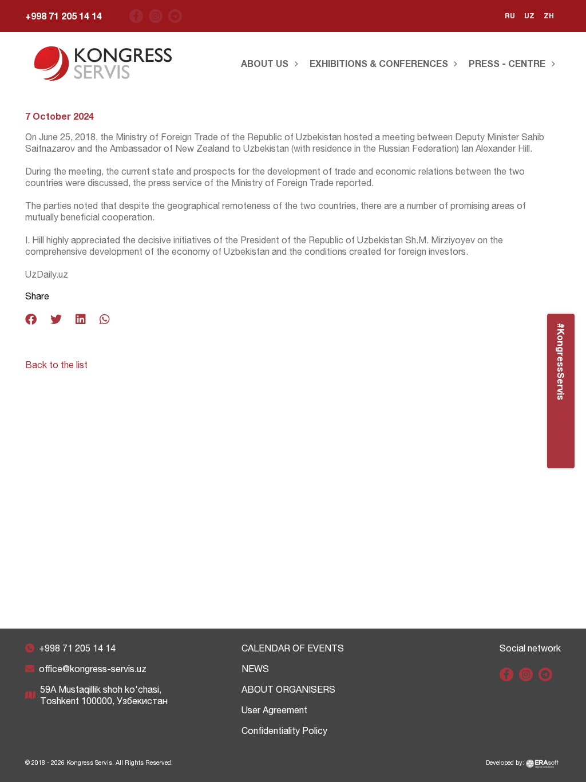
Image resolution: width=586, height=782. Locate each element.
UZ (529, 15)
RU (510, 15)
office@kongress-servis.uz (92, 668)
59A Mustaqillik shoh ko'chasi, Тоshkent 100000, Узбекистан (104, 695)
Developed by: (506, 762)
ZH (549, 15)
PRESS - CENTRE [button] (507, 63)
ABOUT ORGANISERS (288, 689)
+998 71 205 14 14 (63, 16)
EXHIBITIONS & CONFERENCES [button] (379, 63)
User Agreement (274, 710)
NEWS (255, 668)
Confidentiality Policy (284, 730)
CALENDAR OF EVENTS (292, 648)
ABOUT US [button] (264, 63)
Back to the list (56, 365)
